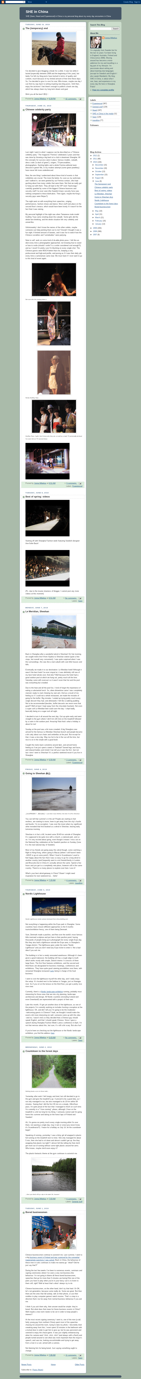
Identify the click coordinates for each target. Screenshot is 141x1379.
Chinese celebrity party (38, 109)
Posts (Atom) (37, 1370)
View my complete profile (103, 90)
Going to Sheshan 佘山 (37, 773)
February (99, 221)
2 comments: (71, 760)
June (97, 181)
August (98, 178)
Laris (52, 971)
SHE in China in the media (102, 114)
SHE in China (37, 12)
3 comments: (71, 483)
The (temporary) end (36, 28)
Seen (80, 601)
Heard (94, 110)
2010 (95, 162)
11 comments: (71, 1355)
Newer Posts (26, 1365)
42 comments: (71, 99)
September (99, 175)
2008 (95, 231)
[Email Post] (79, 99)
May (97, 211)
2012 (95, 156)
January (98, 224)
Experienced (77, 486)
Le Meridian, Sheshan (37, 611)
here (52, 1033)
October (98, 171)
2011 (95, 159)
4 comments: (71, 880)
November (99, 168)
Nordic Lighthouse (35, 893)
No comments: (71, 598)
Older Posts (79, 1365)
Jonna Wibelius (111, 38)
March (98, 218)
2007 (95, 235)
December (99, 165)
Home (53, 1365)
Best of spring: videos (37, 496)
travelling (78, 883)
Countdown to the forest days (41, 1051)
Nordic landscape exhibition (52, 992)
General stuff (77, 1202)
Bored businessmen (36, 1212)
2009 (95, 228)
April (97, 214)
